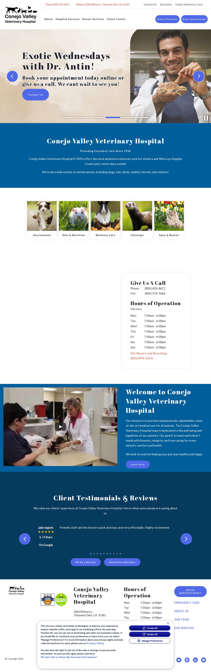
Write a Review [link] (85, 562)
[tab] (137, 309)
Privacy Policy (95, 643)
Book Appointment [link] (194, 19)
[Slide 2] (83, 117)
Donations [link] (166, 4)
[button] (55, 599)
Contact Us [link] (150, 4)
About (48, 19)
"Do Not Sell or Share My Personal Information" (69, 657)
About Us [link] (181, 610)
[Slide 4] (113, 117)
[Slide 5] (127, 117)
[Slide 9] (117, 553)
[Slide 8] (113, 553)
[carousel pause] (206, 118)
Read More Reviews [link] (122, 562)
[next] (198, 76)
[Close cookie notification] (168, 623)
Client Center (116, 19)
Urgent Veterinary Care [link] (189, 4)
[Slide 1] (68, 117)
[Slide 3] (98, 117)
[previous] (12, 76)
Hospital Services (68, 19)
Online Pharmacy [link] (167, 19)
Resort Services (93, 19)
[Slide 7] (110, 553)
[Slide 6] (143, 117)
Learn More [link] (138, 464)
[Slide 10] (120, 553)
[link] (21, 14)
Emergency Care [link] (187, 602)
